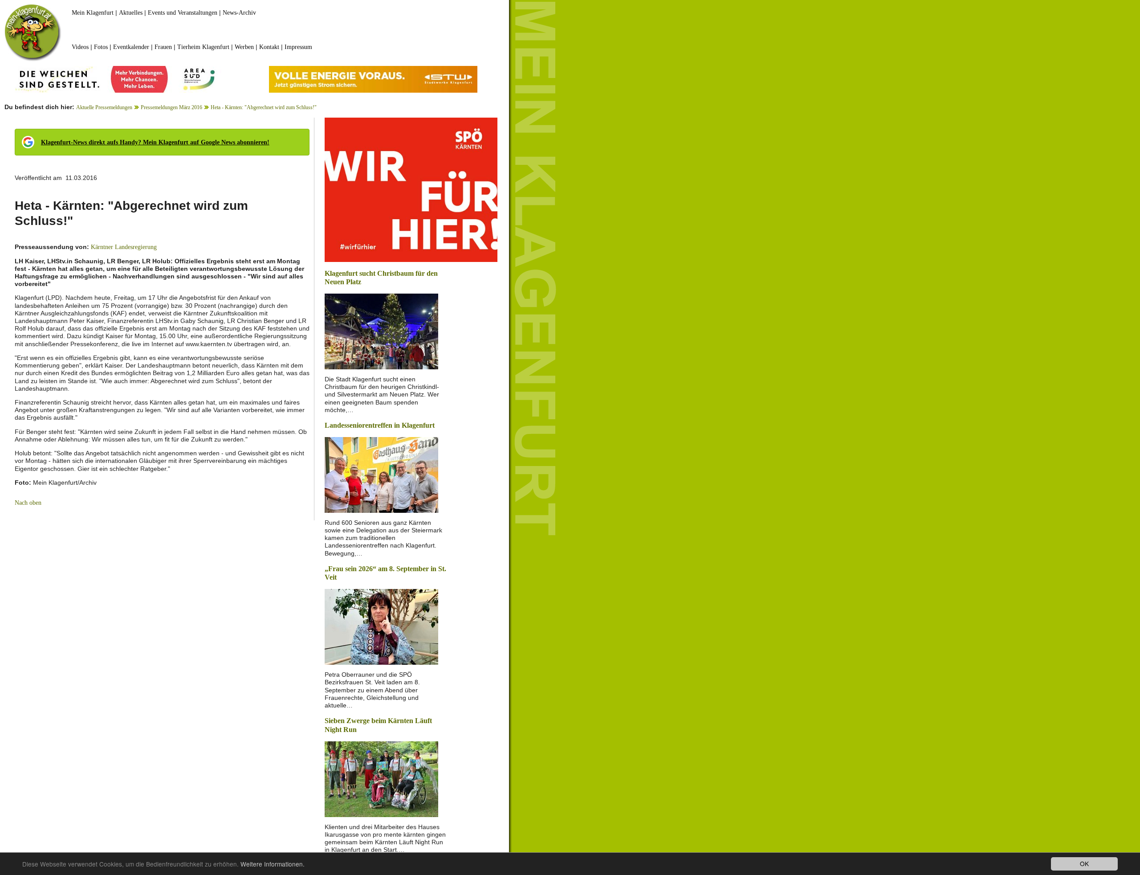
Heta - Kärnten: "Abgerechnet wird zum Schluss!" (264, 107)
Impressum (298, 47)
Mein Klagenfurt (93, 12)
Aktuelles (130, 12)
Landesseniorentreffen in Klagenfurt (380, 425)
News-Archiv (239, 12)
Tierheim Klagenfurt (203, 47)
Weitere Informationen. (272, 863)
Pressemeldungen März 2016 (171, 107)
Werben (244, 47)
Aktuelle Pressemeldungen (104, 107)
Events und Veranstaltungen (182, 12)
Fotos (101, 47)
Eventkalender (131, 47)
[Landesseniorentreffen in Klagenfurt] (381, 474)
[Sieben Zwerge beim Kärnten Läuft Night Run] (381, 778)
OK (1084, 863)
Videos (80, 47)
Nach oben (28, 502)
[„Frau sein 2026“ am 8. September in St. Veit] (381, 626)
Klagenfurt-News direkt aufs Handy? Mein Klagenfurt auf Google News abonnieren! (155, 142)
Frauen (163, 47)
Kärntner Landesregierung (124, 247)
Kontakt (269, 47)
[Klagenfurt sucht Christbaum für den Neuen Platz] (381, 331)
